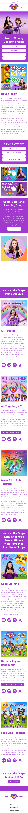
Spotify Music (14, 46)
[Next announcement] (25, 1)
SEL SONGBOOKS (14, 229)
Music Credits (14, 781)
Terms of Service (14, 810)
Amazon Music (14, 54)
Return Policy (14, 807)
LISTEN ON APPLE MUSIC (14, 152)
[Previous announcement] (2, 1)
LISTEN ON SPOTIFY (14, 148)
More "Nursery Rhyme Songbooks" (12, 684)
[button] (2, 7)
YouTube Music (14, 58)
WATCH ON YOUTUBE (14, 159)
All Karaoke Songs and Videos (11, 432)
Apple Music (14, 50)
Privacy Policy (14, 804)
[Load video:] (14, 174)
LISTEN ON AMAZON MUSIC (14, 156)
